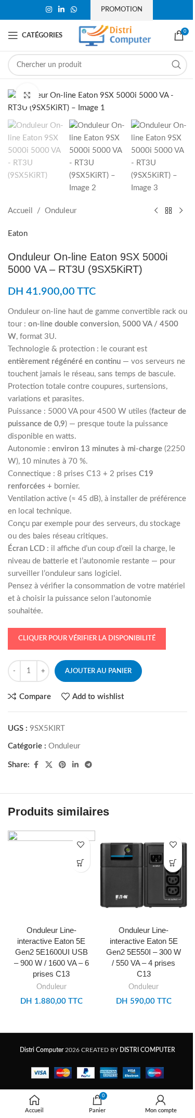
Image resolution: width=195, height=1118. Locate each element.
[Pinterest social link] (62, 765)
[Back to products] (168, 211)
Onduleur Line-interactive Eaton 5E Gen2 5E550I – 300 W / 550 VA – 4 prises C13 (143, 952)
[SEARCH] (176, 65)
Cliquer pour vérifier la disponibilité (86, 638)
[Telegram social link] (88, 765)
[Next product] (181, 211)
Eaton (18, 234)
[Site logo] (115, 35)
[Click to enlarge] (27, 95)
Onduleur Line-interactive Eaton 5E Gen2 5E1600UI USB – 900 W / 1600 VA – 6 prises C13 (51, 952)
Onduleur (60, 211)
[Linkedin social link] (61, 10)
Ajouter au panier (98, 671)
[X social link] (49, 765)
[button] (81, 863)
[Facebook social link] (36, 765)
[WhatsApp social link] (74, 10)
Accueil (20, 211)
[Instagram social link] (49, 10)
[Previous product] (156, 211)
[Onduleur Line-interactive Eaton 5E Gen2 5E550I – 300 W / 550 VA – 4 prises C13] (144, 875)
